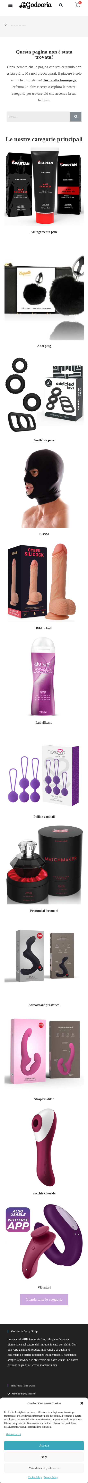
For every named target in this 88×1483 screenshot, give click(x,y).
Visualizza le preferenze (44, 1468)
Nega (44, 1456)
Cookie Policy (35, 1477)
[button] (82, 1403)
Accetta (44, 1445)
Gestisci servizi (13, 1434)
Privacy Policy (51, 1477)
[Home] (6, 25)
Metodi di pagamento (24, 1393)
